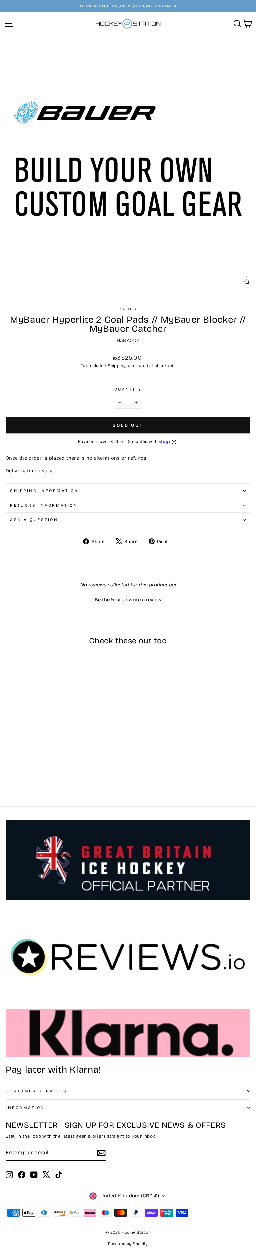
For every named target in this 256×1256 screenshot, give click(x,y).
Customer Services (36, 1091)
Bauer (128, 309)
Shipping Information (44, 490)
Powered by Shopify (128, 1243)
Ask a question (34, 519)
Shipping (117, 365)
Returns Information (44, 505)
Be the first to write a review (128, 600)
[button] (128, 599)
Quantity (128, 389)
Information (25, 1107)
